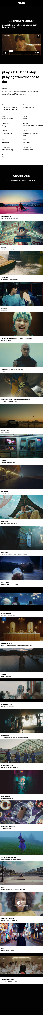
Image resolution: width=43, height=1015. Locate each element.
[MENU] (39, 3)
